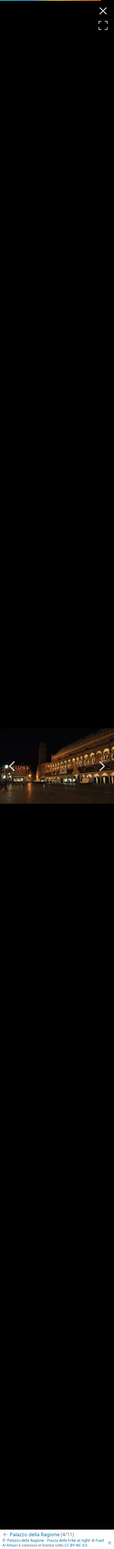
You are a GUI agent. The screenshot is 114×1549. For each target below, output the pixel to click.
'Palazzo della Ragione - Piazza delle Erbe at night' (48, 1540)
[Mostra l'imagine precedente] (12, 766)
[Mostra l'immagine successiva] (102, 766)
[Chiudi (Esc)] (103, 11)
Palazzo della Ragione (42, 1534)
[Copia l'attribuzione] (110, 1543)
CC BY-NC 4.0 (75, 1545)
